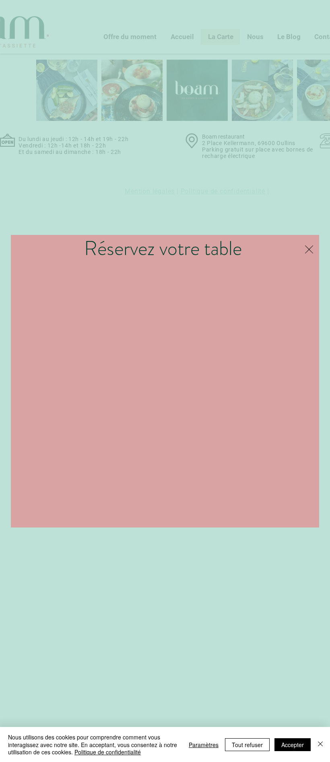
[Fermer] (320, 744)
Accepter (292, 745)
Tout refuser (247, 745)
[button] (309, 249)
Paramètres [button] (204, 745)
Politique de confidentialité (107, 752)
